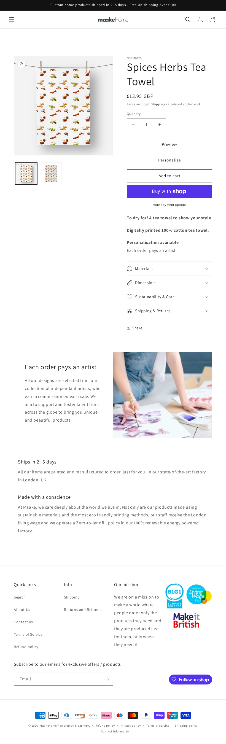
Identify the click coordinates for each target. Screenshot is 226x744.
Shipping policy (186, 725)
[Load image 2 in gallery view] (51, 173)
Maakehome (48, 725)
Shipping (158, 104)
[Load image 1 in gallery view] (26, 173)
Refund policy (26, 646)
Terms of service (157, 725)
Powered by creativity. (74, 725)
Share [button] (137, 327)
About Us (22, 609)
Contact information (116, 731)
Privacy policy (130, 725)
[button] (12, 20)
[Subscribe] (107, 679)
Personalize (169, 160)
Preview (169, 144)
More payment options (170, 205)
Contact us (23, 621)
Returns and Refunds (82, 609)
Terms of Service (28, 634)
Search (20, 597)
